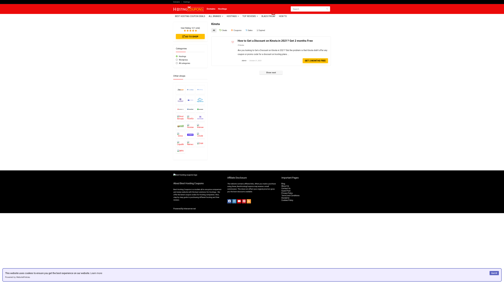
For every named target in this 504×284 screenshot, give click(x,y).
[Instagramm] (234, 201)
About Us (285, 186)
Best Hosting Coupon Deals (190, 16)
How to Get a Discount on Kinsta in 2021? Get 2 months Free (275, 40)
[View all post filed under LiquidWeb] (180, 143)
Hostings (186, 2)
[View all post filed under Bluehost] (190, 89)
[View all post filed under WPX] (180, 150)
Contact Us (285, 188)
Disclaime (285, 198)
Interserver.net (190, 209)
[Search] (327, 9)
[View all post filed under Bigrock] (180, 89)
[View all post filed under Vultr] (200, 143)
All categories (184, 63)
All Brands (215, 16)
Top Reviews (249, 16)
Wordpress (183, 60)
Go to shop (191, 36)
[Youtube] (239, 201)
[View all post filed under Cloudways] (190, 100)
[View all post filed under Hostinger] (200, 117)
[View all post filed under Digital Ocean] (200, 100)
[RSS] (249, 201)
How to (283, 16)
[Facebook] (229, 201)
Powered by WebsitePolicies (17, 277)
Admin (243, 61)
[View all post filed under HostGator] (190, 117)
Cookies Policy (287, 200)
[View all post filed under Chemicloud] (180, 100)
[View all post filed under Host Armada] (180, 117)
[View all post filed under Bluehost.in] (200, 89)
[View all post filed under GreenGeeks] (200, 109)
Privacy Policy (287, 193)
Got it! (494, 273)
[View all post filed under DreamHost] (190, 109)
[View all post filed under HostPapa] (180, 126)
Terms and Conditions (290, 195)
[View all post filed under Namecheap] (190, 143)
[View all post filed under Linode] (200, 134)
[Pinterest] (244, 201)
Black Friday (268, 15)
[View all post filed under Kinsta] (190, 134)
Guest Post (285, 191)
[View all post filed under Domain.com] (180, 109)
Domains (176, 2)
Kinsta (241, 45)
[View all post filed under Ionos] (180, 134)
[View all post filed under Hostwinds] (190, 126)
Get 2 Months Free (315, 60)
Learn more (96, 273)
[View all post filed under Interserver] (200, 126)
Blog (283, 184)
